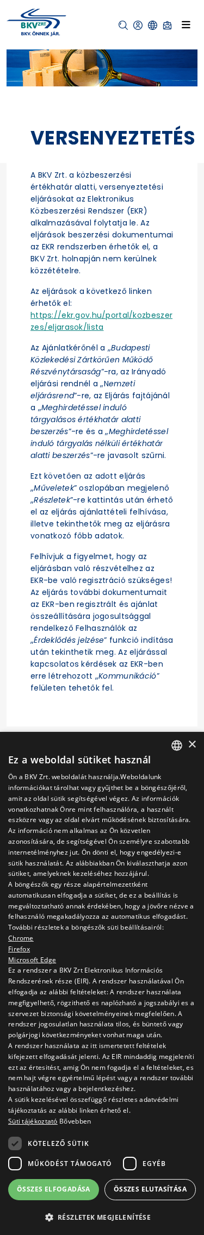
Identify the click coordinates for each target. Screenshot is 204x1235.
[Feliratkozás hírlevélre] (167, 25)
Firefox (19, 949)
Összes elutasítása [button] (150, 1189)
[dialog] (102, 983)
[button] (123, 25)
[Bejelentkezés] (138, 25)
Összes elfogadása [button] (53, 1189)
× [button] (192, 745)
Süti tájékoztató (33, 1121)
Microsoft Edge (32, 959)
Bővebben (75, 1121)
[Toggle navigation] (186, 24)
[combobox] (176, 745)
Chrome (21, 938)
